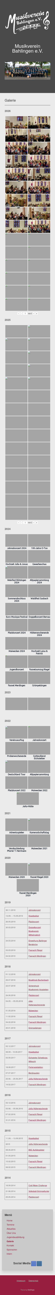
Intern (9, 1253)
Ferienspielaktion (36, 1067)
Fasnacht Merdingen (37, 956)
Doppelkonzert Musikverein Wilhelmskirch (35, 931)
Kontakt (10, 1245)
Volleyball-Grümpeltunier (39, 1191)
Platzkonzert (34, 921)
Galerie (10, 1241)
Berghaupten (34, 1073)
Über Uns (11, 1232)
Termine (10, 1224)
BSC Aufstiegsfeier (36, 1149)
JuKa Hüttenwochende (38, 1078)
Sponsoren (12, 1249)
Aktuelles (11, 1228)
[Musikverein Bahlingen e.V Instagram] (39, 1263)
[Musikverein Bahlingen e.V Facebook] (33, 1263)
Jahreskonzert (35, 910)
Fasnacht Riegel (35, 950)
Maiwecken (33, 1010)
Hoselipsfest (34, 915)
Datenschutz (33, 1280)
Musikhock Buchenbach (39, 980)
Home (9, 1220)
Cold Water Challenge (38, 1185)
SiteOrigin (31, 1290)
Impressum (21, 1280)
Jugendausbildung (15, 1237)
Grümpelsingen (35, 1027)
